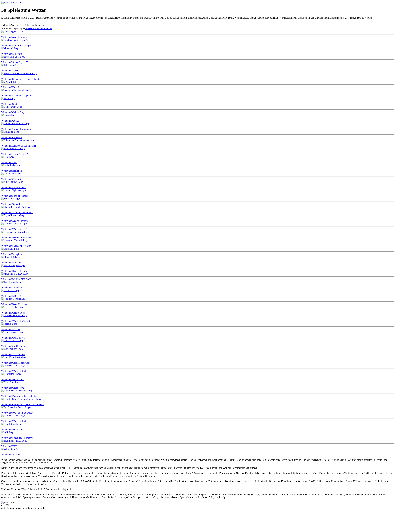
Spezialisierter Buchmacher (38, 28)
